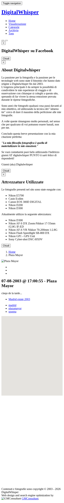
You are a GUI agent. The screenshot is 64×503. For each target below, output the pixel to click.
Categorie (14, 27)
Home (12, 20)
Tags (11, 33)
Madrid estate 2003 (19, 299)
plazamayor (15, 308)
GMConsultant (30, 498)
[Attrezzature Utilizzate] (6, 40)
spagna (12, 311)
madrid (12, 305)
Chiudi (6, 58)
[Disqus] (32, 440)
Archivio (13, 30)
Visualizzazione (17, 23)
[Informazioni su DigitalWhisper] (2, 40)
